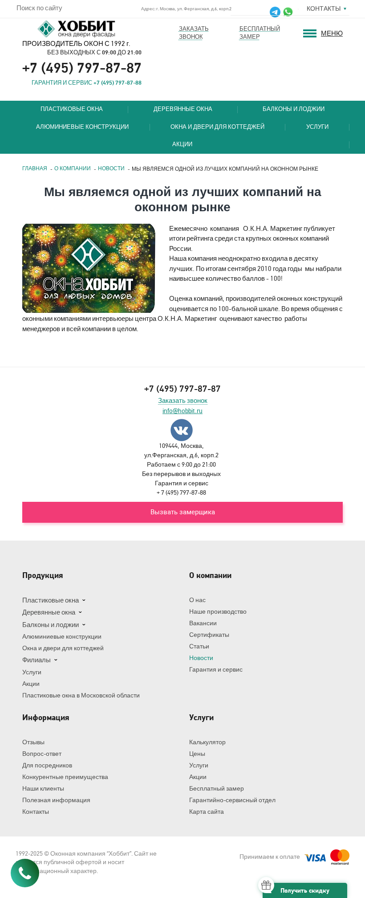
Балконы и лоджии (293, 109)
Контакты (324, 8)
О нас (197, 600)
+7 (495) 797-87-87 (82, 68)
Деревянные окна (183, 109)
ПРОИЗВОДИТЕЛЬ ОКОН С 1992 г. (76, 44)
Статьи (199, 646)
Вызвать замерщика (182, 512)
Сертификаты (209, 635)
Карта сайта (206, 812)
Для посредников (47, 765)
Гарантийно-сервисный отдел (232, 800)
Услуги (317, 127)
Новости (201, 658)
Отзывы (33, 742)
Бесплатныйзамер (259, 33)
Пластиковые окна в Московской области (81, 695)
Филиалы (36, 660)
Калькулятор (207, 742)
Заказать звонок (182, 401)
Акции (182, 144)
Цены (197, 754)
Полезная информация (56, 800)
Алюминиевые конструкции (82, 127)
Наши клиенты (43, 788)
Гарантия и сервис (216, 669)
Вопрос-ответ (41, 754)
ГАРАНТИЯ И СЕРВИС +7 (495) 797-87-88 (87, 82)
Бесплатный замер (216, 788)
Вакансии (203, 623)
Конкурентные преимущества (65, 777)
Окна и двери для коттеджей (217, 127)
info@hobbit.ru (182, 411)
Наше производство (218, 611)
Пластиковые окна (72, 109)
